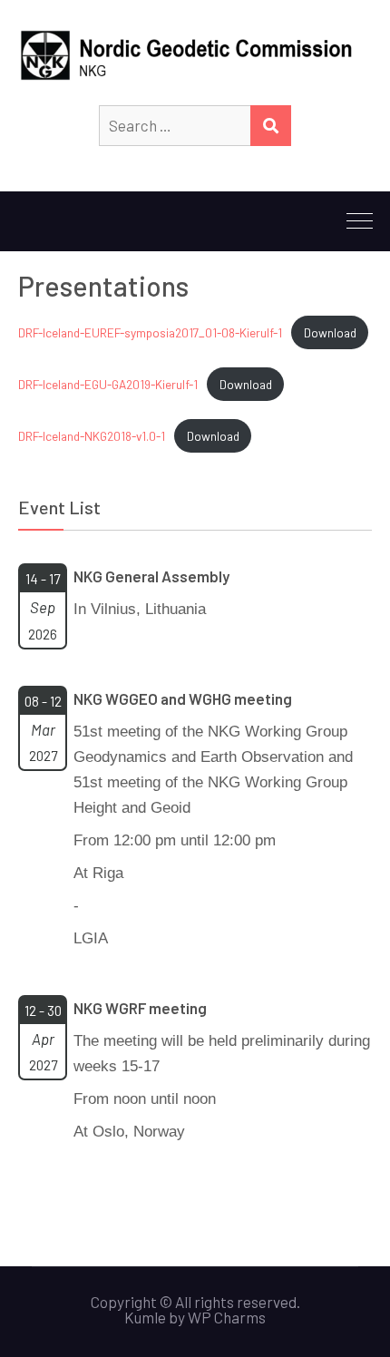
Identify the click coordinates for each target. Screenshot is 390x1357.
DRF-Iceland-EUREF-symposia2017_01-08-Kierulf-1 (150, 332)
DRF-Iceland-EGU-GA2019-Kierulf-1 (108, 384)
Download (330, 332)
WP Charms (227, 1317)
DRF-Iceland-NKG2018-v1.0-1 (91, 436)
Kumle (145, 1317)
